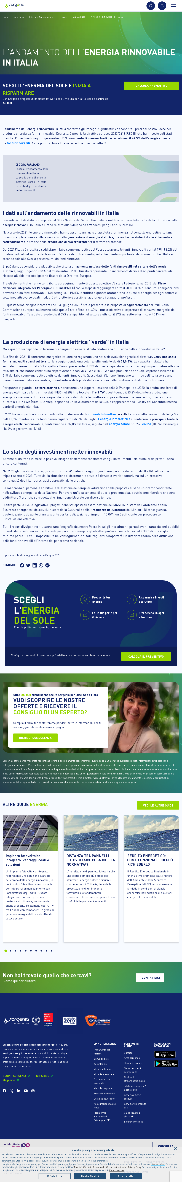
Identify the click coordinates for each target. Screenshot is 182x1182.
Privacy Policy (134, 1167)
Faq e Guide (19, 17)
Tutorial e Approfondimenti (42, 17)
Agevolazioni (100, 1063)
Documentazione (133, 1062)
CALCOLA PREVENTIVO (152, 85)
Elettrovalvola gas (133, 1121)
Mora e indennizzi (103, 1068)
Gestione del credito (104, 1098)
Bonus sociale (101, 1058)
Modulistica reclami (104, 1074)
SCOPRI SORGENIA (14, 1076)
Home (6, 17)
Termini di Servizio (83, 1167)
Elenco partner (116, 1170)
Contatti (128, 1052)
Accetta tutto (125, 1176)
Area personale (132, 1057)
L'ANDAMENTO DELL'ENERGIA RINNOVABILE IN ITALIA (97, 17)
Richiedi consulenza (35, 738)
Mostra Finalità (90, 1176)
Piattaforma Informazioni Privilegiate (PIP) (102, 1116)
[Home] (14, 5)
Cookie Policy (158, 1164)
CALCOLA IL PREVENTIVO (146, 656)
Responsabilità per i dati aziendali (110, 1167)
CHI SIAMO (42, 1076)
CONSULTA (165, 1146)
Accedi (162, 5)
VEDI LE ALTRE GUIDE (158, 805)
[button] (150, 5)
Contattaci (151, 977)
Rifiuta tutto (54, 1176)
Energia (63, 17)
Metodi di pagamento (104, 1088)
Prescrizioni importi (104, 1093)
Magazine (9, 1080)
